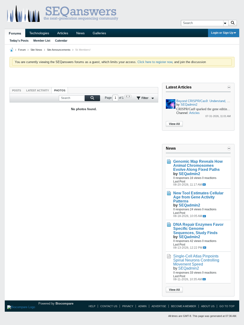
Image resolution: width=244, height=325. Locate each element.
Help (92, 306)
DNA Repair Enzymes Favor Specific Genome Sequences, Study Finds (198, 228)
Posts (16, 90)
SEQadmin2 (189, 104)
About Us (207, 306)
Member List (41, 40)
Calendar (61, 40)
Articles (62, 33)
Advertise (159, 306)
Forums (15, 33)
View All (174, 124)
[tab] (17, 90)
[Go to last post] (204, 184)
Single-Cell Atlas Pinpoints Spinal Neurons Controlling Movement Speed (196, 260)
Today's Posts (19, 40)
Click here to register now (154, 62)
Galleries (99, 33)
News (80, 33)
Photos (59, 90)
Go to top (226, 306)
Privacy (127, 306)
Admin (142, 306)
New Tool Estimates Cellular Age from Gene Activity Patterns (198, 197)
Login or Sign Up (222, 32)
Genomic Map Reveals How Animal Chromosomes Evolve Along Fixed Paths (198, 165)
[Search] (232, 23)
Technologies (39, 33)
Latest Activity (37, 90)
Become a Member (183, 306)
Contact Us (108, 306)
